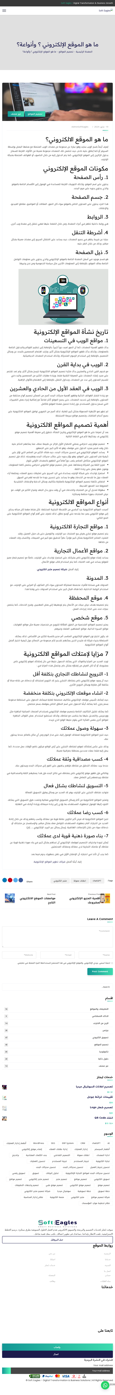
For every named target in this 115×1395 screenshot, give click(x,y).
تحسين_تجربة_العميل (100, 1167)
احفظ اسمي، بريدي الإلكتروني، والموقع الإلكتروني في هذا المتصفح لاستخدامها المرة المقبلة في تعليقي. (63, 963)
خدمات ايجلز (50, 1265)
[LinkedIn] (4, 880)
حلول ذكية (57, 1059)
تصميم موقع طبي (54, 1185)
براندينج (15, 1155)
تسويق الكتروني (57, 1037)
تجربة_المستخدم (81, 1161)
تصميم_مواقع (80, 1179)
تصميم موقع (104, 1185)
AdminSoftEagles (80, 127)
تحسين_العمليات (37, 1161)
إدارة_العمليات (81, 1149)
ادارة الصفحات (103, 1155)
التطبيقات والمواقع (57, 1009)
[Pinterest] (10, 880)
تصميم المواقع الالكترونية (103, 1295)
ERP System (68, 1143)
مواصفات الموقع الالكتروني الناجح (37, 900)
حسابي (108, 1275)
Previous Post (94, 894)
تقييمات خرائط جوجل (100, 1096)
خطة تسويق (104, 1191)
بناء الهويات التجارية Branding (100, 1299)
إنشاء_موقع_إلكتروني (32, 1149)
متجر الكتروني (60, 881)
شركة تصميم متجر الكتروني (52, 569)
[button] (105, 1385)
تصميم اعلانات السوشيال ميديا (94, 1086)
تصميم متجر (61, 1179)
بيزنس (57, 1030)
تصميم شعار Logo (101, 1107)
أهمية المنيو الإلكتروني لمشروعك (84, 900)
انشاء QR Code (104, 1117)
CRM (83, 1143)
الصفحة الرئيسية (84, 52)
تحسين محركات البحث (46, 1167)
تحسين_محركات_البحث (73, 1167)
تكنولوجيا (57, 1052)
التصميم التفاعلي (62, 1155)
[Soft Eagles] (106, 10)
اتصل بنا (107, 1271)
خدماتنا (108, 1259)
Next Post (51, 894)
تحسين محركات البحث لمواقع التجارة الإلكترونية (88, 1173)
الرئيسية (107, 1253)
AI (109, 1143)
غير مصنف (16, 114)
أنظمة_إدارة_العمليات (16, 1143)
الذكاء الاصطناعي (57, 1016)
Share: (29, 882)
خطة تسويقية (84, 1191)
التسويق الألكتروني (105, 1304)
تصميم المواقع (66, 52)
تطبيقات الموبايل (106, 1308)
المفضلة (52, 1275)
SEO (53, 1143)
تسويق (35, 1173)
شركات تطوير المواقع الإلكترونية (49, 862)
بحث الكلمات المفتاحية (36, 1155)
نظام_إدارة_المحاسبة (33, 1197)
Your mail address (103, 1365)
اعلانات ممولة (80, 881)
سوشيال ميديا (64, 1191)
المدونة (108, 1265)
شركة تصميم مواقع (100, 1197)
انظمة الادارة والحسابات (103, 1322)
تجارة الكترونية (103, 1161)
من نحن (52, 1253)
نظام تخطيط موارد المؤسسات (96, 1203)
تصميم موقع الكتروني (80, 1185)
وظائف (52, 1281)
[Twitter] (15, 880)
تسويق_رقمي (18, 1173)
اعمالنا (52, 1259)
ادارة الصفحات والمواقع (103, 1313)
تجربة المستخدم (59, 1161)
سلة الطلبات (105, 1281)
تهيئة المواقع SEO (106, 1326)
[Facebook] (21, 880)
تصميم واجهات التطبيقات (27, 1185)
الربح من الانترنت (57, 1023)
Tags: (110, 881)
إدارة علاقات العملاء (58, 1149)
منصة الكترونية (57, 1197)
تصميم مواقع (15, 1179)
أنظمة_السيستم (102, 1149)
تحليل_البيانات (52, 1173)
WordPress (38, 1143)
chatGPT (97, 881)
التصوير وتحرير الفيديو (104, 1317)
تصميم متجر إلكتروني (39, 1179)
